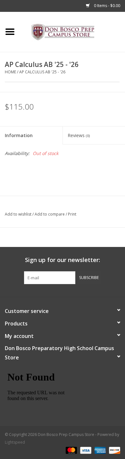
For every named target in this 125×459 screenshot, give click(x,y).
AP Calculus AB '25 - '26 (42, 72)
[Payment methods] (70, 450)
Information (19, 135)
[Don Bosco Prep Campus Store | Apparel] (72, 31)
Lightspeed (15, 442)
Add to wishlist (18, 214)
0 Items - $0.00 (106, 5)
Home (10, 72)
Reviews (79, 135)
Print (72, 214)
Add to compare (50, 214)
